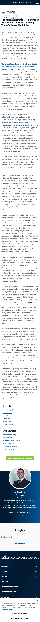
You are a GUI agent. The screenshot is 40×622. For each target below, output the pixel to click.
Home (20, 2)
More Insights (20, 543)
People (4, 576)
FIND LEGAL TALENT (8, 592)
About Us (5, 597)
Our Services (9, 431)
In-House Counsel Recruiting (12, 440)
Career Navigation (8, 410)
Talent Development (9, 424)
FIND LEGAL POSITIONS (9, 587)
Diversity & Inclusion (9, 416)
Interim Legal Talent (9, 443)
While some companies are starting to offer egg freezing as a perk (19, 125)
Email (22, 496)
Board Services (7, 437)
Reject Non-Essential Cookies (20, 618)
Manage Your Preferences (19, 613)
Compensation (7, 413)
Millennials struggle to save (11, 114)
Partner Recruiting (8, 449)
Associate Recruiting (9, 435)
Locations (5, 582)
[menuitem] (20, 410)
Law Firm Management (10, 446)
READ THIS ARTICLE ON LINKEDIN (20, 458)
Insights (7, 406)
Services (4, 566)
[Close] (38, 601)
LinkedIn (17, 496)
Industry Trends (8, 421)
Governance (6, 418)
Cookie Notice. (8, 609)
